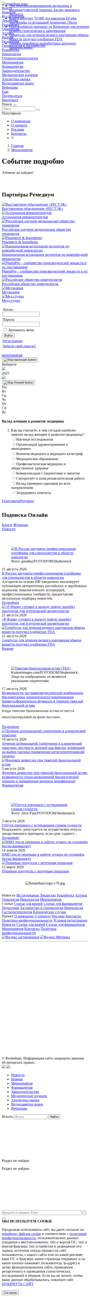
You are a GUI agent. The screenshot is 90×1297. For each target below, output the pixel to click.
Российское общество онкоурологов (30, 284)
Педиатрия (10, 908)
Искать (7, 1116)
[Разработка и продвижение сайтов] (4, 1067)
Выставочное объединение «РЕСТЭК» (32, 209)
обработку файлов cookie (21, 1234)
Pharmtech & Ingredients (20, 242)
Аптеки (81, 895)
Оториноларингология (20, 58)
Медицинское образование (37, 459)
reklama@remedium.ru (59, 980)
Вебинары (10, 87)
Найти (54, 1116)
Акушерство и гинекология (41, 908)
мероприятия (12, 355)
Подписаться (12, 96)
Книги (7, 525)
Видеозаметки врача (18, 83)
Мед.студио (11, 300)
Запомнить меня (21, 330)
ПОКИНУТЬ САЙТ (17, 1284)
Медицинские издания (20, 75)
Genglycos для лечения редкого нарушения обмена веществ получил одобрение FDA (49, 37)
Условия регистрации (70, 920)
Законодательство (16, 71)
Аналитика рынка (16, 79)
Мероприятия (12, 62)
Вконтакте (10, 100)
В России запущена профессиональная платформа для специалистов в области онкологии (41, 575)
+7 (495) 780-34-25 (65, 974)
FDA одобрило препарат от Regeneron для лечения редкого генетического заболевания (49, 29)
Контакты (19, 134)
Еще (5, 92)
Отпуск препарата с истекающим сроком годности (42, 825)
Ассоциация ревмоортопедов (25, 217)
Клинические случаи (49, 912)
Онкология (10, 899)
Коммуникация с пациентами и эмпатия (48, 473)
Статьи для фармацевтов (63, 904)
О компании (20, 121)
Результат (26, 501)
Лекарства (48, 895)
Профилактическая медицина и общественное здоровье (38, 466)
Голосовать (10, 501)
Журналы (20, 525)
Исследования (27, 895)
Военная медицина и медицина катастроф (49, 454)
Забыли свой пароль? (19, 346)
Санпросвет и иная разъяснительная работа (50, 478)
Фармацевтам (12, 66)
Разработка (65, 895)
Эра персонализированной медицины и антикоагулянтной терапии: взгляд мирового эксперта (44, 10)
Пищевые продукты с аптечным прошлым (35, 871)
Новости (8, 529)
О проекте (19, 125)
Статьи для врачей (28, 904)
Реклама (17, 129)
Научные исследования (34, 439)
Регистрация (12, 341)
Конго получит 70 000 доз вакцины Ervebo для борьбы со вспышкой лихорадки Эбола (43, 20)
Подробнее (10, 603)
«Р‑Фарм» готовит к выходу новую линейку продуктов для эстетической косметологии (37, 621)
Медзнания (10, 292)
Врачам (7, 648)
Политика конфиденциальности (27, 920)
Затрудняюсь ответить (33, 493)
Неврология (11, 54)
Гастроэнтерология (17, 912)
